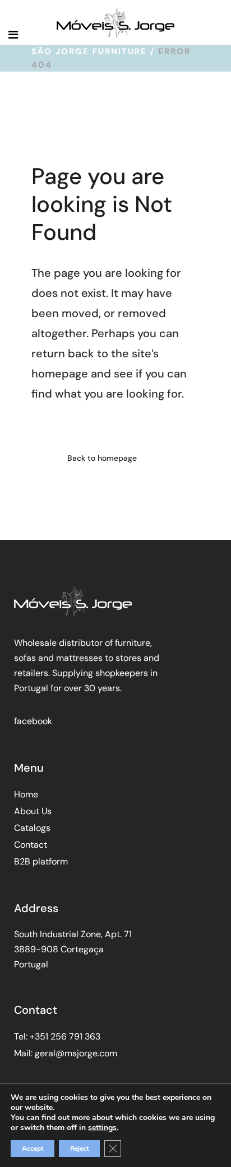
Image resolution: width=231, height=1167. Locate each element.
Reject (79, 1148)
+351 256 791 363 (65, 1036)
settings (102, 1128)
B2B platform (41, 861)
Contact (30, 845)
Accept (32, 1148)
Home (26, 794)
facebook (33, 721)
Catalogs (32, 828)
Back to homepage (102, 458)
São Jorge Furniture (89, 51)
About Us (33, 811)
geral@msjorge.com (76, 1053)
